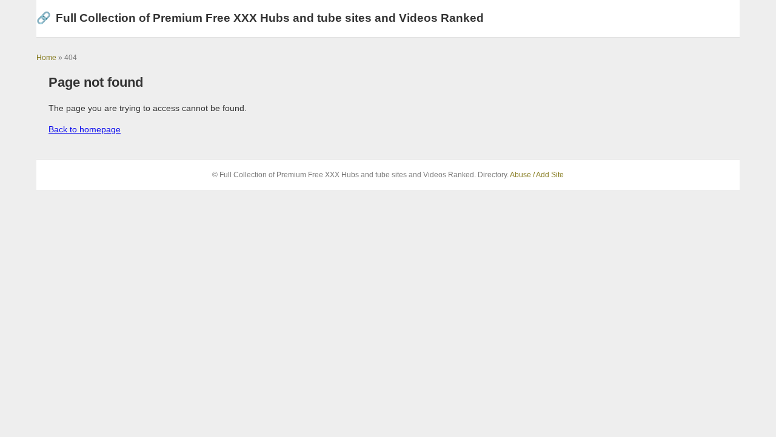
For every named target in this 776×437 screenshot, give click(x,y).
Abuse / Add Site (537, 175)
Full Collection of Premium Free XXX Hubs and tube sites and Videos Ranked (260, 18)
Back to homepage (84, 129)
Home (46, 57)
